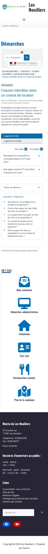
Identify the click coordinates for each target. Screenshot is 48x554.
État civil (24, 356)
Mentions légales (11, 495)
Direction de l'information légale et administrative (20, 251)
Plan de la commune (24, 400)
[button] (22, 159)
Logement (25, 71)
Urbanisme (24, 334)
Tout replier (20, 149)
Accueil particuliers (10, 71)
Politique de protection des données (20, 498)
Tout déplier (35, 149)
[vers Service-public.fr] (24, 64)
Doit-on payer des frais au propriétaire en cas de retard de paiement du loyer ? (21, 233)
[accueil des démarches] (22, 52)
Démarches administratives (24, 312)
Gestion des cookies (12, 501)
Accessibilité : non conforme (16, 489)
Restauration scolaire (24, 378)
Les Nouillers (37, 7)
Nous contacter (24, 290)
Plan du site (8, 492)
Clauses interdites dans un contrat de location (21, 77)
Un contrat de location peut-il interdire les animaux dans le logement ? (20, 224)
